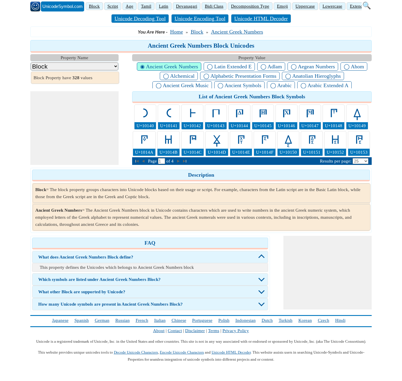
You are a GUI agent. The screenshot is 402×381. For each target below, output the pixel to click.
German (102, 320)
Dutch (267, 320)
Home (176, 32)
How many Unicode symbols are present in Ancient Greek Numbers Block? (110, 304)
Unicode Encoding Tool (200, 18)
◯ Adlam (271, 66)
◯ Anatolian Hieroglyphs (313, 76)
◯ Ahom (354, 66)
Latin (163, 6)
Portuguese (202, 320)
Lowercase (332, 6)
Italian (160, 320)
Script (112, 6)
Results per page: (335, 161)
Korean (305, 320)
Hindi (340, 320)
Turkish (286, 320)
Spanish (81, 320)
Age (129, 6)
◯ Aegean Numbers (313, 66)
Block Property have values (63, 77)
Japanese (60, 320)
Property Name (74, 57)
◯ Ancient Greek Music (182, 85)
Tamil (146, 6)
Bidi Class (214, 6)
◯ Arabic (281, 85)
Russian (122, 320)
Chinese (179, 320)
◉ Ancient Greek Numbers (169, 66)
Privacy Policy (235, 330)
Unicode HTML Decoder (261, 18)
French (142, 320)
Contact (175, 330)
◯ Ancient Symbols (239, 85)
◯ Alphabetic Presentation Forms (239, 76)
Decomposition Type (250, 6)
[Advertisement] (74, 128)
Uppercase (305, 6)
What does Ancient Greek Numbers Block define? (85, 257)
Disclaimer (195, 330)
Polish (224, 320)
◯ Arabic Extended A (324, 85)
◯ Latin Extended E (229, 66)
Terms (213, 330)
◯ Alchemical (179, 76)
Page (153, 161)
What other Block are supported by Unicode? (81, 291)
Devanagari (186, 6)
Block (94, 6)
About (159, 330)
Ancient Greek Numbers (237, 32)
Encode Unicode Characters (182, 352)
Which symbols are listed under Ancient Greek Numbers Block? (99, 279)
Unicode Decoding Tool (140, 18)
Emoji (282, 6)
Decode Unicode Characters (136, 352)
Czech (323, 320)
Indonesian (245, 320)
